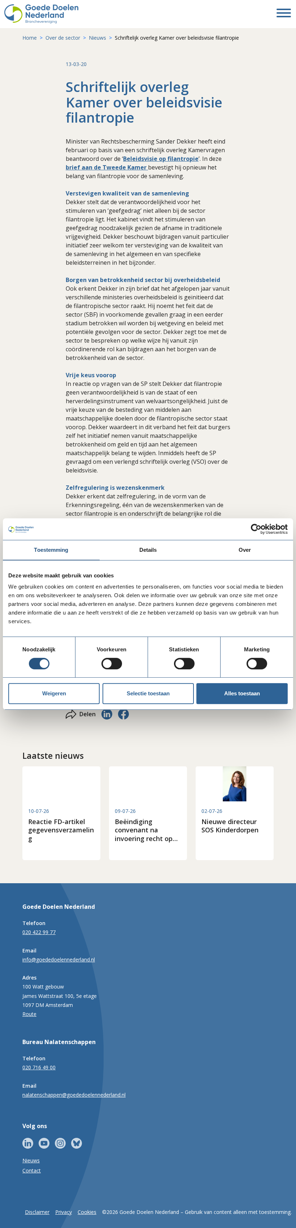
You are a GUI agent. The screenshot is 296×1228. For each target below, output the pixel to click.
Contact (31, 1170)
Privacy (63, 1212)
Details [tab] (148, 550)
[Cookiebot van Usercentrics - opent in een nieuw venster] (256, 529)
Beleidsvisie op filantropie (161, 159)
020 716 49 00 (39, 1067)
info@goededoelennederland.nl (58, 959)
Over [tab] (245, 550)
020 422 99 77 (39, 932)
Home (29, 37)
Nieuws (97, 37)
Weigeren (54, 693)
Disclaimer (37, 1212)
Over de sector (62, 37)
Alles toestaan (242, 693)
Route (29, 1014)
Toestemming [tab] (51, 550)
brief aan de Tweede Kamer (107, 167)
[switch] (111, 663)
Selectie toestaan (148, 693)
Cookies (87, 1212)
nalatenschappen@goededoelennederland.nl (74, 1094)
